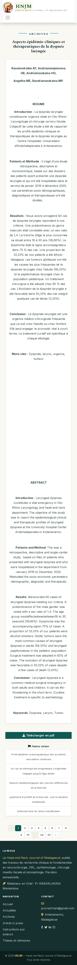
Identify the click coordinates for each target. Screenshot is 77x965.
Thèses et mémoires (16, 940)
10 (28, 834)
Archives (9, 916)
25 (48, 834)
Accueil (8, 904)
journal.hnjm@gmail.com (57, 908)
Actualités (9, 910)
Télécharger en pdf (40, 735)
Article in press (13, 923)
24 (42, 834)
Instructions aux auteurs (14, 932)
